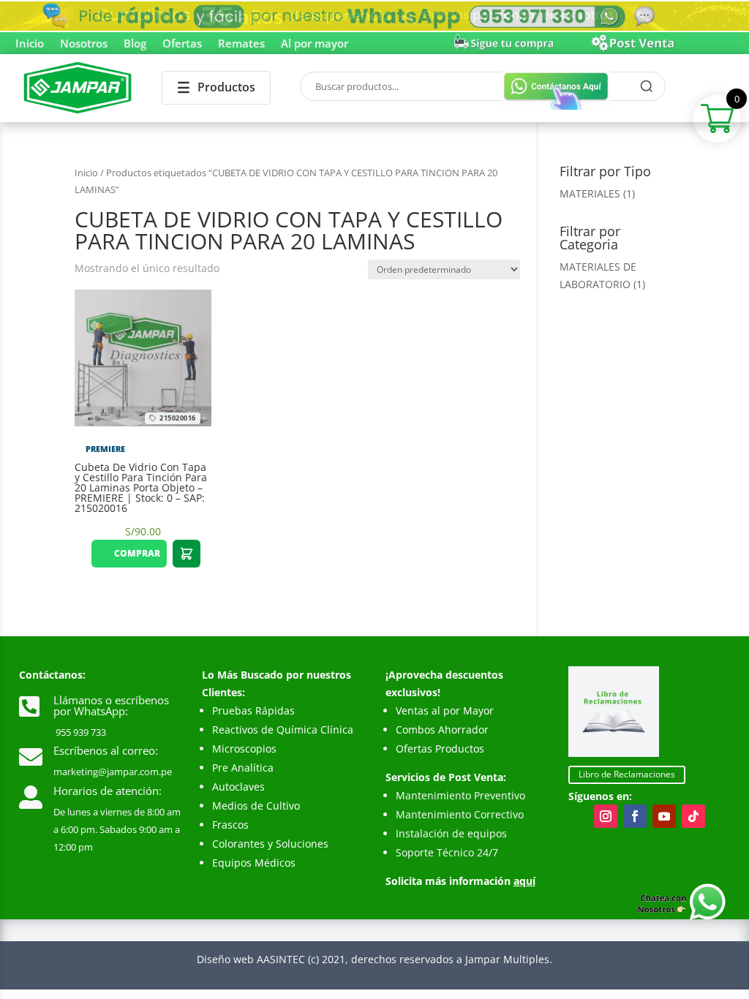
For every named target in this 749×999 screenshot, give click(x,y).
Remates (241, 44)
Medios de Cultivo (256, 806)
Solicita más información (460, 881)
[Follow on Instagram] (605, 816)
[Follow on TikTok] (693, 816)
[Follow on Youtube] (664, 816)
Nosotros (84, 44)
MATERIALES (590, 193)
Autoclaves (238, 786)
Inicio (29, 44)
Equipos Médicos (254, 863)
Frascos (230, 825)
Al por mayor (314, 44)
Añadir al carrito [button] (186, 554)
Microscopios (244, 748)
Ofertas (182, 44)
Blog (135, 44)
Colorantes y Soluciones (270, 844)
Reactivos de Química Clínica (282, 729)
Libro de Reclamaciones (627, 774)
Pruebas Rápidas (253, 710)
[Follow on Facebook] (635, 816)
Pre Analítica (243, 767)
